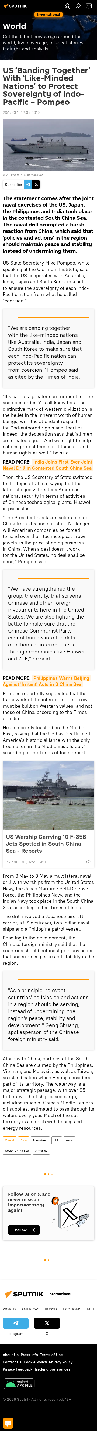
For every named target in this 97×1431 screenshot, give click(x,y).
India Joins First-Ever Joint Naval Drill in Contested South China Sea (48, 465)
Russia (51, 1308)
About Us (11, 1354)
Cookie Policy (35, 1362)
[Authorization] (67, 6)
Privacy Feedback (17, 1369)
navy (69, 1140)
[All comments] (8, 1423)
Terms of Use (51, 1354)
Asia (23, 1140)
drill (57, 1140)
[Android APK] (19, 1384)
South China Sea (17, 1150)
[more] (88, 861)
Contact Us (12, 1362)
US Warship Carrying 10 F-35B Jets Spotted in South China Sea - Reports (46, 843)
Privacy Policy (60, 1362)
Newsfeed (40, 1140)
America (41, 1150)
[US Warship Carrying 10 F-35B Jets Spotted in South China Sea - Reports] (48, 795)
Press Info (29, 1354)
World (9, 1140)
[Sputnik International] (16, 8)
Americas (30, 1308)
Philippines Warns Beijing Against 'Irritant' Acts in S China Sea (47, 681)
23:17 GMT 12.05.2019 (21, 112)
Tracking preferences (52, 1369)
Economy (72, 1308)
